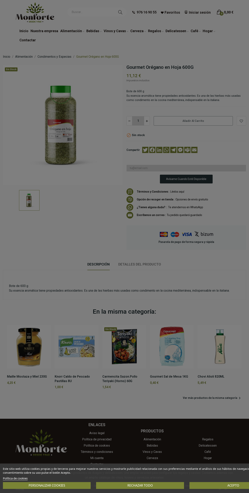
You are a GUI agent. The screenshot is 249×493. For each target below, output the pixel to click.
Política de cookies (15, 478)
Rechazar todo (140, 485)
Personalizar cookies (47, 485)
